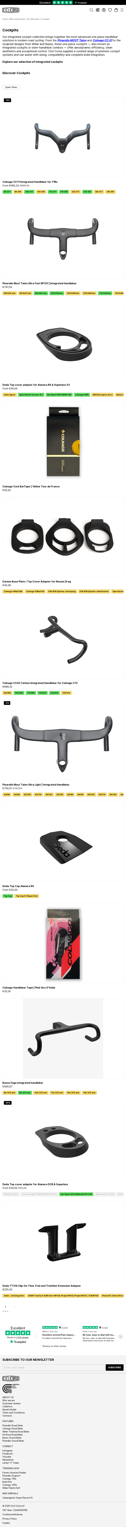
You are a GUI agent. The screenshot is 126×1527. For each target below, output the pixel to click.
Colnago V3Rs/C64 (35, 591)
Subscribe (114, 1367)
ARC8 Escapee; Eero (102, 395)
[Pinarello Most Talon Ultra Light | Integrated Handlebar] (63, 740)
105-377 (29, 192)
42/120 (48, 794)
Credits (6, 1523)
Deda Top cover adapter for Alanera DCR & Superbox (35, 1184)
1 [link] (5, 1306)
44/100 (91, 794)
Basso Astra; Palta (105, 1194)
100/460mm (89, 293)
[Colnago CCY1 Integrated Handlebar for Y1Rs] (63, 137)
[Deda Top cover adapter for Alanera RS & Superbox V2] (63, 340)
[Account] (104, 10)
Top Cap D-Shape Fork (26, 896)
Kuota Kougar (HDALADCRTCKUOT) (39, 1194)
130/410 (66, 693)
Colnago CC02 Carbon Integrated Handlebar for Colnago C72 (40, 683)
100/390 (19, 693)
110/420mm (105, 293)
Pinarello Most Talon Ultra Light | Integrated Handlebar (35, 784)
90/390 (7, 693)
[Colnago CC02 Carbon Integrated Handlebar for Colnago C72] (63, 638)
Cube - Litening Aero (14, 1295)
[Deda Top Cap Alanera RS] (63, 842)
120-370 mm (73, 1093)
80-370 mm (9, 1093)
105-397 (41, 192)
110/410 (42, 693)
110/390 (31, 693)
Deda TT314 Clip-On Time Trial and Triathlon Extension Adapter (41, 1285)
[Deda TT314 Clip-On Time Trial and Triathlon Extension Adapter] (63, 1241)
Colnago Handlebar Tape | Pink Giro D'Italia (28, 987)
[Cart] (116, 10)
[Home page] (10, 10)
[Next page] (14, 1307)
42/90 (17, 794)
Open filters (11, 87)
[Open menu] (122, 10)
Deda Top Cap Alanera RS (18, 886)
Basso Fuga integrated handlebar (22, 1082)
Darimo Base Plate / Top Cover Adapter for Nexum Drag (36, 581)
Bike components (17, 19)
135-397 (110, 192)
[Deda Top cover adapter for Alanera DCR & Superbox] (63, 1140)
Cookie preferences (12, 1514)
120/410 (54, 693)
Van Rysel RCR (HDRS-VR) (59, 395)
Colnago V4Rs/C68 (13, 591)
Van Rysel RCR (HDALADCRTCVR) (76, 1194)
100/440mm (73, 293)
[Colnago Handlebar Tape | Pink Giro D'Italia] (63, 943)
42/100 (27, 794)
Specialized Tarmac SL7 (31, 395)
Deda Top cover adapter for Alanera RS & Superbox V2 (36, 384)
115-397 (64, 192)
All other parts (33, 19)
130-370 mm (89, 1093)
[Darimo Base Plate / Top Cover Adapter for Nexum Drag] (63, 537)
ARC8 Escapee (11, 1194)
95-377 (7, 192)
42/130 (59, 794)
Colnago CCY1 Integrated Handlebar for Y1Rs (29, 181)
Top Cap (8, 896)
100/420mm (57, 293)
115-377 (52, 192)
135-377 (99, 192)
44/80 (70, 794)
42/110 (38, 794)
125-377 (75, 192)
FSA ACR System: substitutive (94, 591)
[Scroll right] (122, 293)
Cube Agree (9, 395)
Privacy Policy (9, 1518)
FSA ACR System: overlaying (62, 591)
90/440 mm (41, 293)
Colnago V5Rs (82, 395)
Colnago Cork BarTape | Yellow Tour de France (31, 486)
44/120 (112, 794)
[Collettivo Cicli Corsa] (98, 10)
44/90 (80, 794)
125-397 (87, 192)
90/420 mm (25, 293)
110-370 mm (57, 1093)
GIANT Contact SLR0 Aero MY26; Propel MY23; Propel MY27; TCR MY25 (63, 1295)
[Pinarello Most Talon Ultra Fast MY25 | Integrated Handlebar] (63, 239)
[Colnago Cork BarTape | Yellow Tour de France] (63, 442)
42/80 (7, 794)
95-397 (18, 192)
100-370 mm (41, 1093)
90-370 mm (25, 1093)
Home (5, 19)
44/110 (102, 794)
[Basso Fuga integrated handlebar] (63, 1038)
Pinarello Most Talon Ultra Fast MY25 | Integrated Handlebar (39, 283)
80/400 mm (10, 293)
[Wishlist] (110, 10)
